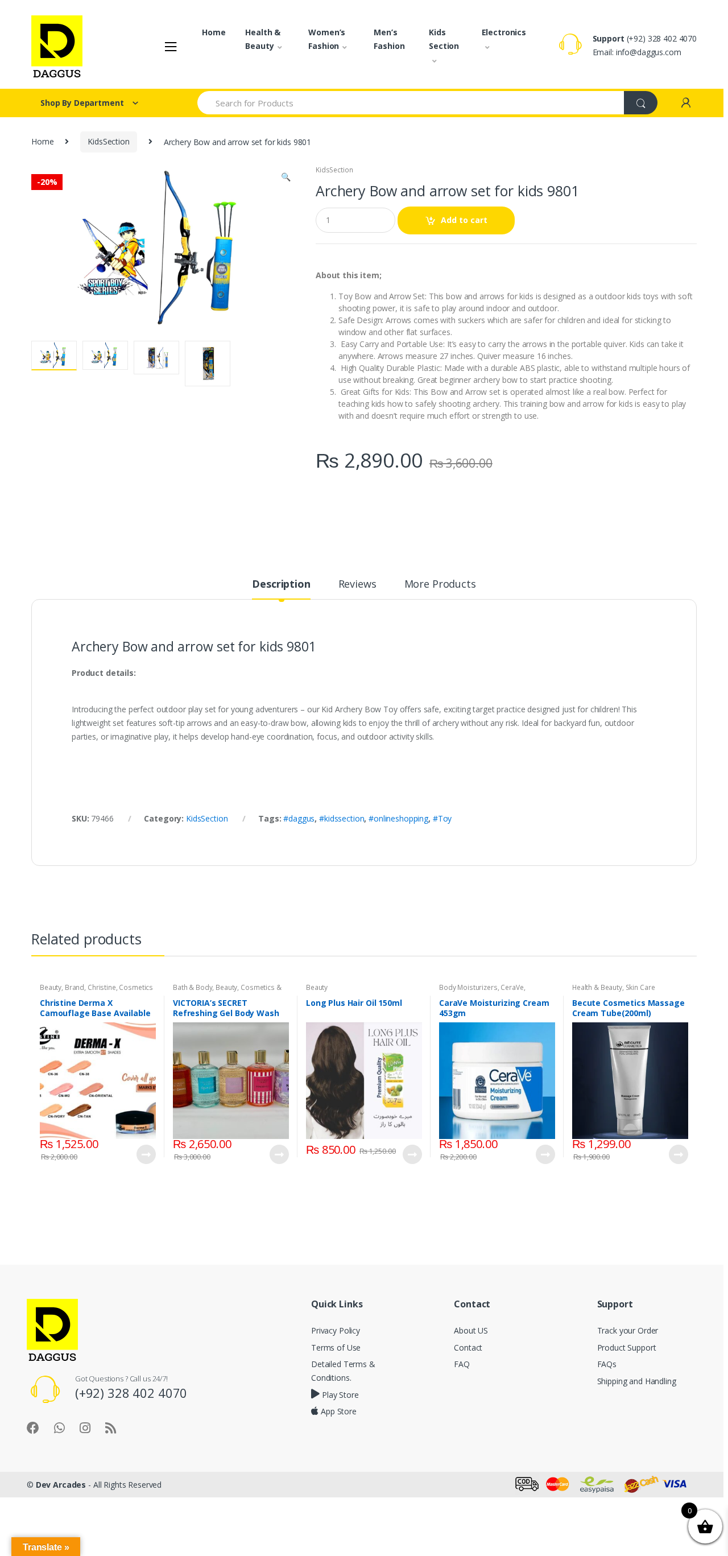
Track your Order (628, 1330)
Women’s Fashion (326, 39)
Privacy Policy (335, 1330)
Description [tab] (281, 585)
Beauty (50, 987)
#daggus (299, 818)
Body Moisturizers (468, 987)
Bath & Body (192, 987)
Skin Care (640, 987)
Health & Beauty (262, 39)
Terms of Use (336, 1347)
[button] (285, 178)
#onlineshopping (398, 818)
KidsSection (108, 141)
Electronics (504, 32)
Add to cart (464, 219)
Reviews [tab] (357, 585)
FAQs (607, 1364)
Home (213, 32)
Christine (102, 987)
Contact (468, 1347)
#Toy (442, 818)
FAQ (462, 1364)
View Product (145, 1154)
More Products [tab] (440, 585)
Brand (74, 987)
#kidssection (341, 818)
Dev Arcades (61, 1484)
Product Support (626, 1347)
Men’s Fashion (389, 39)
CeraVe (511, 987)
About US (471, 1330)
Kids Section (444, 39)
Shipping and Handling (636, 1381)
